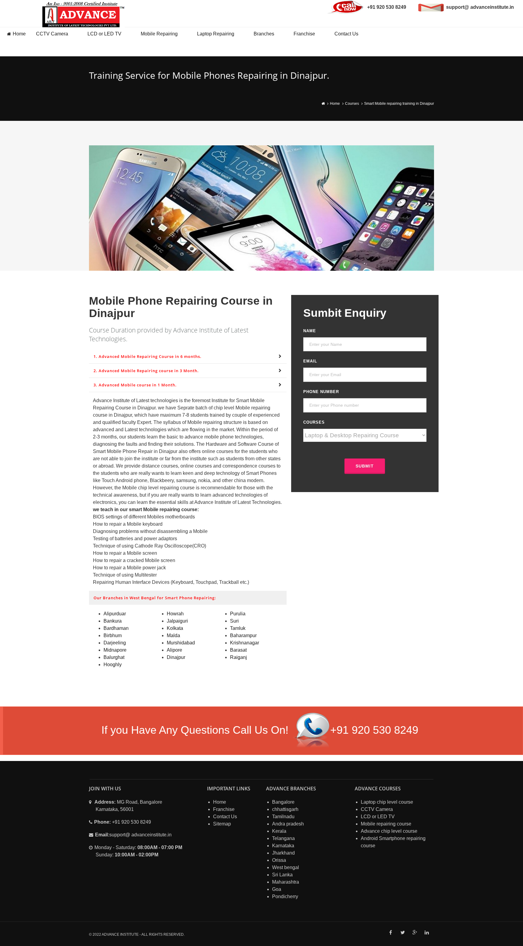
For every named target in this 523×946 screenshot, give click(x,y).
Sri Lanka (282, 874)
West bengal (285, 867)
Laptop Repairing (215, 33)
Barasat (238, 650)
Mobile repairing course (386, 823)
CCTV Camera (52, 33)
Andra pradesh (288, 823)
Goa (276, 889)
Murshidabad (181, 642)
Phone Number (321, 391)
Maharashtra (285, 882)
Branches (264, 33)
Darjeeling (115, 642)
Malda (173, 635)
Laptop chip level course (387, 802)
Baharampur (243, 635)
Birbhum (113, 635)
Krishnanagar (244, 642)
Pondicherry (285, 896)
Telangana (283, 838)
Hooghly (113, 664)
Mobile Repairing (159, 33)
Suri (234, 621)
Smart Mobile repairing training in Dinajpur (399, 103)
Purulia (237, 613)
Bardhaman (116, 628)
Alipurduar (115, 613)
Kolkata (175, 628)
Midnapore (115, 650)
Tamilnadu (283, 816)
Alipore (174, 650)
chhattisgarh (285, 809)
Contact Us (346, 33)
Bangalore (283, 802)
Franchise (304, 33)
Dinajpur (176, 657)
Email (310, 361)
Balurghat (114, 657)
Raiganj (238, 657)
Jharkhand (283, 852)
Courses (352, 103)
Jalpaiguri (177, 621)
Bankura (113, 621)
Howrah (175, 613)
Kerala (279, 831)
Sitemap (222, 823)
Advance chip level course (389, 831)
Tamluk (237, 628)
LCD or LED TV (104, 33)
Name (309, 331)
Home (19, 33)
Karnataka (283, 845)
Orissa (279, 860)
